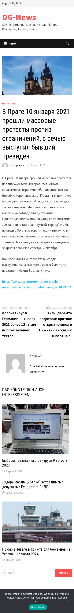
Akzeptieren (38, 607)
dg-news (19, 165)
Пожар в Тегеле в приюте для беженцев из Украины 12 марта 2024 (36, 551)
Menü (12, 43)
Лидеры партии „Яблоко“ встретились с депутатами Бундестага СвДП (33, 484)
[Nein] (69, 601)
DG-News (19, 17)
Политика (9, 103)
